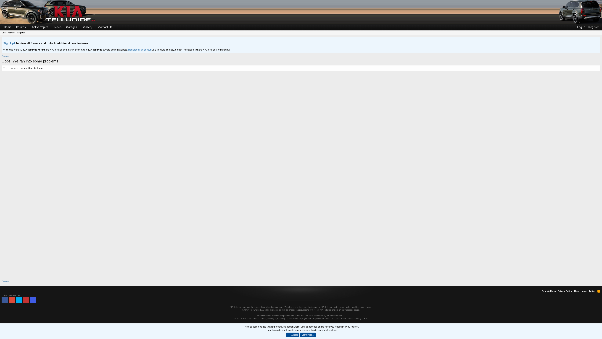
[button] (27, 27)
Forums (21, 27)
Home (7, 27)
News (57, 27)
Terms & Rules (549, 291)
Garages (71, 27)
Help (576, 291)
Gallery (87, 27)
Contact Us (105, 27)
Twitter (592, 291)
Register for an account (140, 49)
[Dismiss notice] (597, 40)
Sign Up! (9, 43)
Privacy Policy (565, 291)
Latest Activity (8, 33)
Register (21, 33)
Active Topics (40, 27)
